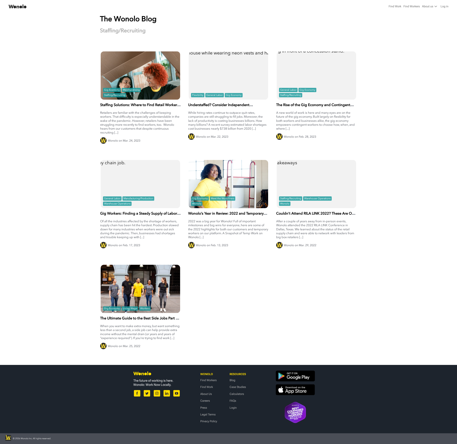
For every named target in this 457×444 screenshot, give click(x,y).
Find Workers (411, 6)
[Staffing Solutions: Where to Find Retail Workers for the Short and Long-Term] (140, 77)
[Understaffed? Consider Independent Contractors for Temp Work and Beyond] (228, 77)
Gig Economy (112, 89)
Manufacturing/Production (138, 198)
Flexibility (197, 95)
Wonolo (196, 203)
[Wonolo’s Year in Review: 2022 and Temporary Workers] (228, 191)
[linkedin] (167, 393)
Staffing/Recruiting (114, 95)
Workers (145, 308)
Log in (444, 6)
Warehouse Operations (117, 203)
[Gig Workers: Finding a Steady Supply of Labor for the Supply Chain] (140, 182)
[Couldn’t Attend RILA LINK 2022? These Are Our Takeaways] (316, 182)
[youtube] (176, 393)
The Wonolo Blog (128, 18)
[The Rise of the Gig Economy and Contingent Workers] (316, 85)
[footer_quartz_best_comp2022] (295, 403)
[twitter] (147, 393)
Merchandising (131, 89)
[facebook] (137, 393)
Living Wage (130, 308)
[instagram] (157, 393)
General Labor (214, 95)
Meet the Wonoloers (222, 198)
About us (428, 6)
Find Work (395, 6)
